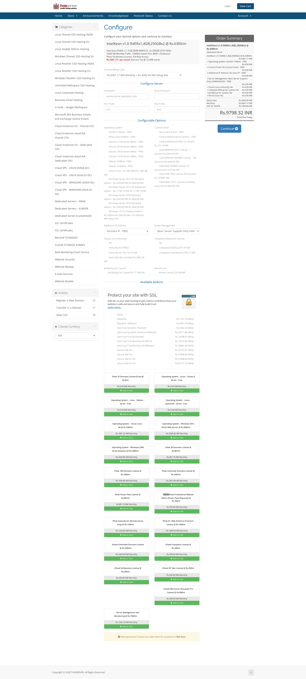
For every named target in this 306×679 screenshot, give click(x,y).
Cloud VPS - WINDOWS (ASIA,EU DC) (73, 192)
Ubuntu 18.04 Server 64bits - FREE (125, 151)
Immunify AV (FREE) (118, 247)
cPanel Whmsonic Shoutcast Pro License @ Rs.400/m (178, 590)
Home (58, 15)
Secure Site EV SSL (154, 358)
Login (228, 6)
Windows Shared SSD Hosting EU (74, 56)
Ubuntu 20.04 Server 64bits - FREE (125, 146)
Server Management (164, 225)
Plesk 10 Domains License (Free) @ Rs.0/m (128, 378)
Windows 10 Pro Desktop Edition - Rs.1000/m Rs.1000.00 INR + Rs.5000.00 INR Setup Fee (124, 215)
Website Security (65, 259)
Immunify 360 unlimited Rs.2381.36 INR (124, 259)
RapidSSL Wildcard (154, 323)
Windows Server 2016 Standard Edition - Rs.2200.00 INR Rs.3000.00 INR (124, 197)
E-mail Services (64, 274)
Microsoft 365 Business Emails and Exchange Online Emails (73, 116)
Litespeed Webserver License (169, 238)
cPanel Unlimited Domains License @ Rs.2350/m (127, 546)
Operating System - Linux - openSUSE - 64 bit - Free (178, 402)
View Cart (245, 6)
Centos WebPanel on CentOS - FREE (177, 137)
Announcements (93, 15)
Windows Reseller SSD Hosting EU (75, 78)
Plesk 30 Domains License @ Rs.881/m (178, 449)
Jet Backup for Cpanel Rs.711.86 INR (126, 272)
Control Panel (161, 127)
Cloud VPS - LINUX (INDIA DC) (72, 168)
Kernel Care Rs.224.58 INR (171, 272)
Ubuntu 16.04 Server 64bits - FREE (125, 156)
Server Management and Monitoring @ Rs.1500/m (126, 614)
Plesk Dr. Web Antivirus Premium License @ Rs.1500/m (178, 523)
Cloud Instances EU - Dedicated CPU (73, 147)
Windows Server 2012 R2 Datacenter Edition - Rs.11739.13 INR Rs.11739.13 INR (125, 189)
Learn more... (114, 307)
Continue (228, 128)
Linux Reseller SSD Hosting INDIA (74, 63)
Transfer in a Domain (68, 307)
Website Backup (64, 266)
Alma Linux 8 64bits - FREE (121, 137)
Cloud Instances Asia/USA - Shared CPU (71, 135)
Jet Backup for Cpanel (115, 268)
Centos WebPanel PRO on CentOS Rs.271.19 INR (174, 143)
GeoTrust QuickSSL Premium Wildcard (154, 332)
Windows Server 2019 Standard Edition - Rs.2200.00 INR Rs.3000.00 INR (124, 205)
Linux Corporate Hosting (69, 92)
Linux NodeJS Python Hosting (72, 49)
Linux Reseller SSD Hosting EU (72, 71)
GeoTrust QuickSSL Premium (154, 327)
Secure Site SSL (154, 350)
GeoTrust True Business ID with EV (154, 341)
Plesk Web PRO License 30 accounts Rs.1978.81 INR (175, 176)
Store (72, 15)
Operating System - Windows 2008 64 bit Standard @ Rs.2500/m (127, 449)
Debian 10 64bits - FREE (120, 166)
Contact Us (165, 15)
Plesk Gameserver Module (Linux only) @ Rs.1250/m (127, 523)
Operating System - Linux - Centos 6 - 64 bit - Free (178, 378)
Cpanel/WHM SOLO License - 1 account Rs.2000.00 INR (172, 151)
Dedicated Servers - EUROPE (71, 208)
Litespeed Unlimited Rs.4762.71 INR (177, 252)
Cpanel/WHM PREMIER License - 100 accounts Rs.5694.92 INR (175, 159)
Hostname (109, 90)
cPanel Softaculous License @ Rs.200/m (127, 570)
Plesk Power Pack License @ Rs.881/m (127, 496)
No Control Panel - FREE (171, 132)
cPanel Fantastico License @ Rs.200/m (178, 546)
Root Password (162, 90)
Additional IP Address (115, 225)
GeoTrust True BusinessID (154, 336)
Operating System (113, 127)
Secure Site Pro (154, 354)
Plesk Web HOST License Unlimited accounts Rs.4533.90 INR (174, 183)
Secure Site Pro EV (154, 363)
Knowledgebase (119, 15)
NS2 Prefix (159, 103)
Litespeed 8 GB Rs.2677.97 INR (174, 247)
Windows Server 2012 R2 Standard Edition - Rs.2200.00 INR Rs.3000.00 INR (124, 180)
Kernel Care (160, 268)
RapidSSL (154, 319)
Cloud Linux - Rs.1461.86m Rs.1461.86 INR (125, 172)
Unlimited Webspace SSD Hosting (75, 85)
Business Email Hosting (69, 100)
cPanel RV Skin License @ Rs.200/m (178, 568)
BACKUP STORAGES (66, 237)
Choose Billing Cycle (114, 69)
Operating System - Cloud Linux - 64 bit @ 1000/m (127, 425)
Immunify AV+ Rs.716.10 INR (122, 252)
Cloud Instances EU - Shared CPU (74, 126)
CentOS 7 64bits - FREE (120, 132)
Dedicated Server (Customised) (73, 215)
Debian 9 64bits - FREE (120, 161)
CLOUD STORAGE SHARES (70, 245)
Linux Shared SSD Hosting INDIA (74, 34)
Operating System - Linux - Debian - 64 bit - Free (127, 402)
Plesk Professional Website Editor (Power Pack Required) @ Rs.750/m (177, 497)
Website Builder (64, 281)
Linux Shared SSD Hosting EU (72, 41)
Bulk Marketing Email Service (72, 252)
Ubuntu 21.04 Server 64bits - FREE (125, 141)
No (110, 242)
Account (244, 15)
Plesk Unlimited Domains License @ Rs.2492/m (178, 473)
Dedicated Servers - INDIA (70, 201)
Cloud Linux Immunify (115, 238)
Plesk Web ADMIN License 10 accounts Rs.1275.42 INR (171, 167)
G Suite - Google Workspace (71, 107)
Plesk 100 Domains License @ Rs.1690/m (127, 473)
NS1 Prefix (109, 103)
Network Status (143, 15)
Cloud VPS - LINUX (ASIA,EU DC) (73, 175)
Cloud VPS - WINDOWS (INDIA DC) (74, 182)
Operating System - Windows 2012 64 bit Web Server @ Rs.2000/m (178, 425)
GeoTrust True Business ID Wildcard (154, 345)
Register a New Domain (69, 300)
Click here (180, 636)
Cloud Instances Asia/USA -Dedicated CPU (71, 158)
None (154, 314)
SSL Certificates (64, 223)
